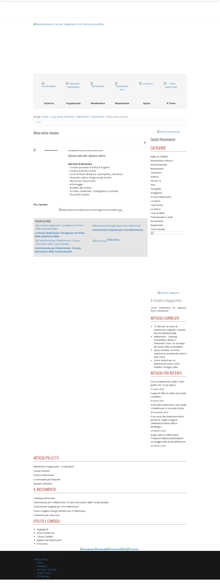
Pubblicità (42, 566)
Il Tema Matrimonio (161, 196)
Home (40, 562)
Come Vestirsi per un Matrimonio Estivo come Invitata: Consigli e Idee (167, 364)
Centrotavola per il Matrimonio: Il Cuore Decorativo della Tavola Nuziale (71, 502)
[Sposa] (146, 89)
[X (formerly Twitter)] (145, 142)
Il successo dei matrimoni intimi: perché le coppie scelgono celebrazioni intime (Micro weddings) (167, 423)
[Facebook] (137, 142)
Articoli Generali (159, 164)
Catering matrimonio (44, 498)
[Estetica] (49, 89)
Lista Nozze (157, 204)
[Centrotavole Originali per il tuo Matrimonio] (116, 225)
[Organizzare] (73, 89)
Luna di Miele (157, 213)
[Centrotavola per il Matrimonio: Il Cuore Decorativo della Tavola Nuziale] (62, 242)
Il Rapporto (156, 192)
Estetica (155, 176)
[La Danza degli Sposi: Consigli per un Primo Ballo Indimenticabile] (62, 227)
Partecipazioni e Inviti (162, 217)
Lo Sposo (156, 209)
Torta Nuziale (158, 229)
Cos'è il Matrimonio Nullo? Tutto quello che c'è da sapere (167, 385)
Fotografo (156, 188)
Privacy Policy (40, 559)
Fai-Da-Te (156, 180)
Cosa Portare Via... (46, 532)
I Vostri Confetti (45, 536)
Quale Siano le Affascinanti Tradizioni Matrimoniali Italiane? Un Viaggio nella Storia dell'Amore (168, 440)
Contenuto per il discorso (46, 515)
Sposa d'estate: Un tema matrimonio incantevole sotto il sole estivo (170, 353)
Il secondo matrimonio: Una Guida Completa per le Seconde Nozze (168, 408)
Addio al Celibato (159, 156)
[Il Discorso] (99, 240)
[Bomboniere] (98, 89)
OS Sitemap (43, 576)
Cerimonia (156, 172)
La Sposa (155, 200)
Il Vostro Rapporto (166, 300)
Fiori (153, 184)
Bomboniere (157, 168)
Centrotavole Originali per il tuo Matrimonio (117, 229)
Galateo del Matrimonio (49, 540)
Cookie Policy (44, 572)
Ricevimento (157, 221)
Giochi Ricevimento (163, 139)
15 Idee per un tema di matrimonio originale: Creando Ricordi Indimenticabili (170, 330)
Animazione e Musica (162, 160)
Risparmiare (157, 225)
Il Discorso (113, 239)
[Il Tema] (171, 89)
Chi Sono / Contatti (47, 569)
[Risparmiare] (122, 89)
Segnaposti (42, 529)
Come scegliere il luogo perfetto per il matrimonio (59, 510)
